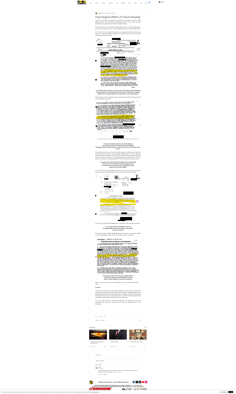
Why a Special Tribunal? (137, 341)
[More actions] (140, 13)
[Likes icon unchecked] (99, 374)
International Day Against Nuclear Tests (97, 342)
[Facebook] (134, 382)
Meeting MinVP (114, 341)
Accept (230, 392)
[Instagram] (146, 382)
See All (145, 327)
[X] (137, 382)
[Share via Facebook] (95, 316)
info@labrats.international (122, 382)
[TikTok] (140, 382)
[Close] (234, 392)
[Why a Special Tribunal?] (138, 335)
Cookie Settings (223, 392)
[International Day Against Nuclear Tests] (98, 335)
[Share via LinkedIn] (101, 316)
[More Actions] (140, 367)
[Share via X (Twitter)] (98, 316)
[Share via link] (104, 316)
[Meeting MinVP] (118, 335)
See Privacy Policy (95, 392)
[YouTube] (143, 382)
